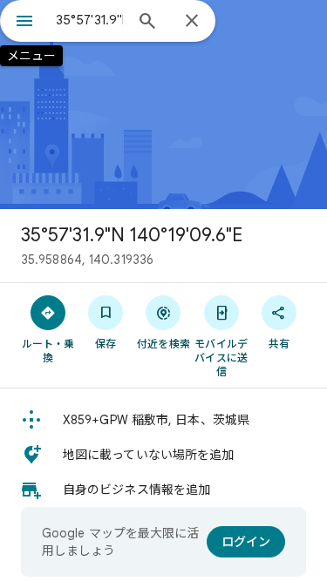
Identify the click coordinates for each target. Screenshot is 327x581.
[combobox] (89, 20)
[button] (163, 419)
